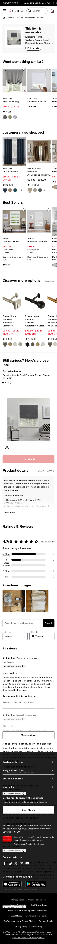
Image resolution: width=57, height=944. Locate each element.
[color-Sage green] (10, 117)
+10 (20, 190)
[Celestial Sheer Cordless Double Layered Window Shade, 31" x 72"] (14, 221)
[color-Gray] (5, 117)
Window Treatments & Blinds (30, 18)
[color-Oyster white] (15, 117)
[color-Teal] (15, 190)
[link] (14, 108)
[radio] (5, 116)
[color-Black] (27, 344)
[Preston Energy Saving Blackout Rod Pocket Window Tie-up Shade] (14, 80)
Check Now (38, 844)
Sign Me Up (28, 810)
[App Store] (12, 884)
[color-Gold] (10, 344)
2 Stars (6, 571)
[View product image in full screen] (7, 447)
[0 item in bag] (52, 10)
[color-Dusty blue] (40, 190)
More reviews (28, 735)
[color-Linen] (10, 190)
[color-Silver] (35, 190)
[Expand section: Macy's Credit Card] (28, 770)
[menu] (4, 11)
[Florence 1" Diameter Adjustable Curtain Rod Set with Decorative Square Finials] (13, 300)
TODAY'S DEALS (11, 3)
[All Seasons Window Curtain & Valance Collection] (39, 151)
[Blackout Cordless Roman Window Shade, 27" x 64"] (39, 221)
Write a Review (47, 541)
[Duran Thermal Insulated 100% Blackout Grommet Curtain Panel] (14, 151)
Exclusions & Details (23, 844)
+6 (44, 190)
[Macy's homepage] (4, 18)
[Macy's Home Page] (16, 10)
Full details (33, 48)
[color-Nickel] (15, 344)
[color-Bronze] (5, 344)
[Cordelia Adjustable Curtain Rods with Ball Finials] (35, 300)
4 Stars (6, 559)
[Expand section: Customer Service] (28, 762)
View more (9, 512)
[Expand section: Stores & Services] (28, 779)
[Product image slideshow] (28, 419)
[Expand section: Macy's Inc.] (28, 787)
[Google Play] (36, 884)
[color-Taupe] (30, 190)
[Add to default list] (23, 69)
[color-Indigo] (5, 190)
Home (11, 18)
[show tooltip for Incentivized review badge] (23, 666)
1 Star (6, 576)
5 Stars (6, 554)
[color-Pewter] (20, 344)
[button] (28, 419)
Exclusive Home (33, 36)
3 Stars (6, 565)
